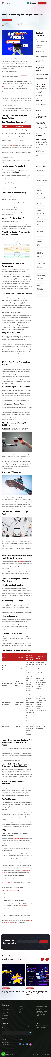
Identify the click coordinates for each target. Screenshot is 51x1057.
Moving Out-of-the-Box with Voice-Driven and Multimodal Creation (41, 146)
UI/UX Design (5, 890)
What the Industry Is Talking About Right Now (41, 94)
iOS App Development (40, 245)
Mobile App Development (7, 19)
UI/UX (38, 285)
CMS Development (40, 1008)
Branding (39, 190)
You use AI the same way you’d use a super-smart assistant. (42, 56)
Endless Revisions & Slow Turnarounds (42, 75)
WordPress (39, 293)
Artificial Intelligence (42, 180)
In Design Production (40, 128)
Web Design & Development (40, 289)
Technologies (22, 1009)
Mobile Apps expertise (14, 890)
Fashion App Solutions (22, 858)
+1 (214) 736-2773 (5, 1044)
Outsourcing (40, 256)
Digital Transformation (41, 218)
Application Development (41, 1006)
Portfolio (21, 1008)
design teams (24, 75)
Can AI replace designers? (39, 46)
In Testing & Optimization (41, 130)
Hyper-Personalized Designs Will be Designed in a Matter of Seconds (42, 141)
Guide (38, 228)
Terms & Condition (45, 1054)
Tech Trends (40, 278)
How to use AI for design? (40, 52)
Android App (40, 170)
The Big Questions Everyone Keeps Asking (41, 40)
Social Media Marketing (40, 267)
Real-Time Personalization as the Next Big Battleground (41, 116)
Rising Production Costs (40, 81)
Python (38, 263)
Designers (26, 298)
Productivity (40, 260)
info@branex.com (5, 1042)
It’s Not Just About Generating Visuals (40, 85)
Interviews (39, 241)
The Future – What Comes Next (40, 134)
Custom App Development (24, 843)
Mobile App (39, 249)
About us (21, 1006)
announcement (40, 173)
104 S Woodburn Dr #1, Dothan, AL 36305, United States (42, 1026)
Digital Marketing (41, 213)
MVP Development (40, 1015)
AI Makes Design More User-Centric (41, 89)
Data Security (40, 207)
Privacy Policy (36, 1054)
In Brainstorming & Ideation (41, 125)
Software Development (40, 271)
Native (3, 882)
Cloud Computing (41, 197)
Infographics (40, 234)
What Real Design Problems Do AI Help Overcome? (41, 69)
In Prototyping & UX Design (41, 127)
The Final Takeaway (40, 151)
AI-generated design (11, 145)
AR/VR (38, 177)
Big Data (39, 187)
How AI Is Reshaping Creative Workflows (40, 122)
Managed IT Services (40, 1014)
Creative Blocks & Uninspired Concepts (41, 79)
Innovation (39, 238)
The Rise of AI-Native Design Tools (41, 109)
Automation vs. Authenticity (39, 99)
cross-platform (9, 882)
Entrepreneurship (41, 224)
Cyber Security (40, 203)
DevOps (39, 210)
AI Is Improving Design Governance (40, 92)
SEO (44, 263)
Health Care (40, 231)
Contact (20, 1012)
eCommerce (40, 221)
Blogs (20, 1011)
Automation (39, 183)
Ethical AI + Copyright (41, 104)
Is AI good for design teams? (41, 63)
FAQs (37, 155)
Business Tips (40, 193)
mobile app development (17, 838)
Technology (39, 282)
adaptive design (20, 561)
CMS (38, 200)
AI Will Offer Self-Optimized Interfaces (41, 149)
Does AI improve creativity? (40, 60)
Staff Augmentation (41, 275)
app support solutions (15, 853)
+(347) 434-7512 (33, 3)
